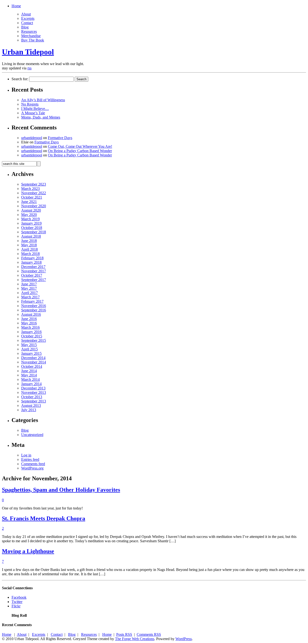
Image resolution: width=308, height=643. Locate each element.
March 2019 (30, 219)
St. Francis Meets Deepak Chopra (43, 518)
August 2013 (31, 405)
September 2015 (33, 340)
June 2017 (29, 284)
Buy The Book (32, 40)
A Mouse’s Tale (33, 113)
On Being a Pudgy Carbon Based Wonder (80, 151)
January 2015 (31, 353)
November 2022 (33, 193)
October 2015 (31, 336)
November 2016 (33, 306)
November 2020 (33, 206)
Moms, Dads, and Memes (40, 117)
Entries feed (30, 459)
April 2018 (29, 249)
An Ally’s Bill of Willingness (43, 100)
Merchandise (31, 36)
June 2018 (29, 241)
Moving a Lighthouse (28, 551)
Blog (25, 27)
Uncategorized (32, 435)
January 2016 (31, 332)
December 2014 (33, 358)
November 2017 (33, 271)
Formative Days (60, 138)
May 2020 (29, 215)
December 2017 (33, 267)
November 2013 (33, 392)
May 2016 (29, 323)
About (26, 14)
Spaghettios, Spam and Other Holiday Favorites (61, 490)
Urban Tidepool (28, 51)
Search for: (20, 79)
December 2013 (33, 388)
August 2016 (31, 314)
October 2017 (31, 275)
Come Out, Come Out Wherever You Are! (80, 146)
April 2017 (29, 293)
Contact (27, 23)
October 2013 (31, 397)
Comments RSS (149, 634)
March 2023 (30, 189)
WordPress (183, 639)
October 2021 (31, 197)
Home (16, 6)
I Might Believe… (35, 109)
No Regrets (29, 104)
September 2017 (33, 280)
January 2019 (31, 223)
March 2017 (30, 297)
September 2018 (33, 232)
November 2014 (33, 362)
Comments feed (33, 464)
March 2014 (30, 379)
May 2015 (29, 345)
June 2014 (29, 371)
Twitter (17, 602)
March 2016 (30, 327)
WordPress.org (32, 468)
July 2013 (28, 410)
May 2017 (29, 288)
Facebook (19, 597)
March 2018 (30, 254)
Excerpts (27, 18)
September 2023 (33, 184)
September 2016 (33, 310)
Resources (29, 31)
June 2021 (29, 202)
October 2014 (31, 366)
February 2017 (32, 301)
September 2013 (33, 401)
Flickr (16, 606)
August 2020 (31, 210)
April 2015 (29, 349)
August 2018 (31, 236)
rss (29, 68)
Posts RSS (124, 634)
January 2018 (31, 262)
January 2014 (31, 384)
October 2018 (31, 228)
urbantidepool (31, 138)
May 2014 (29, 375)
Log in (26, 455)
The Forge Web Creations (134, 639)
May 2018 (29, 245)
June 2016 (29, 319)
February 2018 (32, 258)
